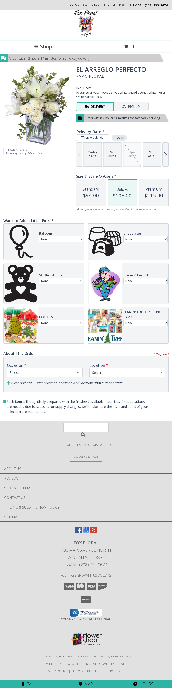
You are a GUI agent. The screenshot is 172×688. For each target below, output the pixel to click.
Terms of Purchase (87, 671)
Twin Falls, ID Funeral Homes (64, 656)
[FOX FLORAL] (86, 35)
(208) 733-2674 (156, 5)
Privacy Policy (56, 671)
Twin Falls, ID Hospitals (112, 656)
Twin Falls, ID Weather (63, 664)
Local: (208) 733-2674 (86, 565)
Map (87, 684)
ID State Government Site (106, 664)
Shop (46, 46)
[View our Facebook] (78, 531)
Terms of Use (117, 671)
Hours (145, 684)
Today (119, 137)
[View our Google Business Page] (86, 531)
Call (30, 684)
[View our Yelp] (93, 531)
